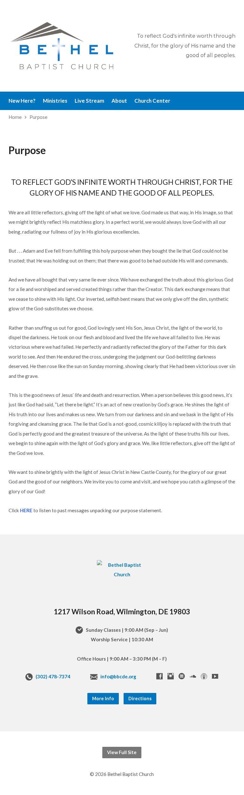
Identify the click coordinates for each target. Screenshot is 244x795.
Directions (140, 698)
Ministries (55, 101)
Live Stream (89, 101)
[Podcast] (204, 676)
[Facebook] (159, 676)
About (119, 101)
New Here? (22, 101)
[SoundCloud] (193, 676)
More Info (103, 698)
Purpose (38, 117)
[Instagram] (170, 676)
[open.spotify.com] (182, 676)
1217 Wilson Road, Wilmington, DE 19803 (122, 611)
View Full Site (122, 752)
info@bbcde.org (118, 676)
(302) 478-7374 (53, 676)
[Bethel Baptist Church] (122, 574)
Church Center (152, 101)
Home (15, 117)
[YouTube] (215, 676)
